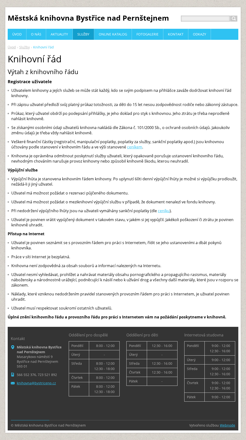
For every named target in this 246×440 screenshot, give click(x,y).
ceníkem (134, 147)
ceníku (164, 210)
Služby (24, 47)
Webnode (227, 425)
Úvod (12, 47)
